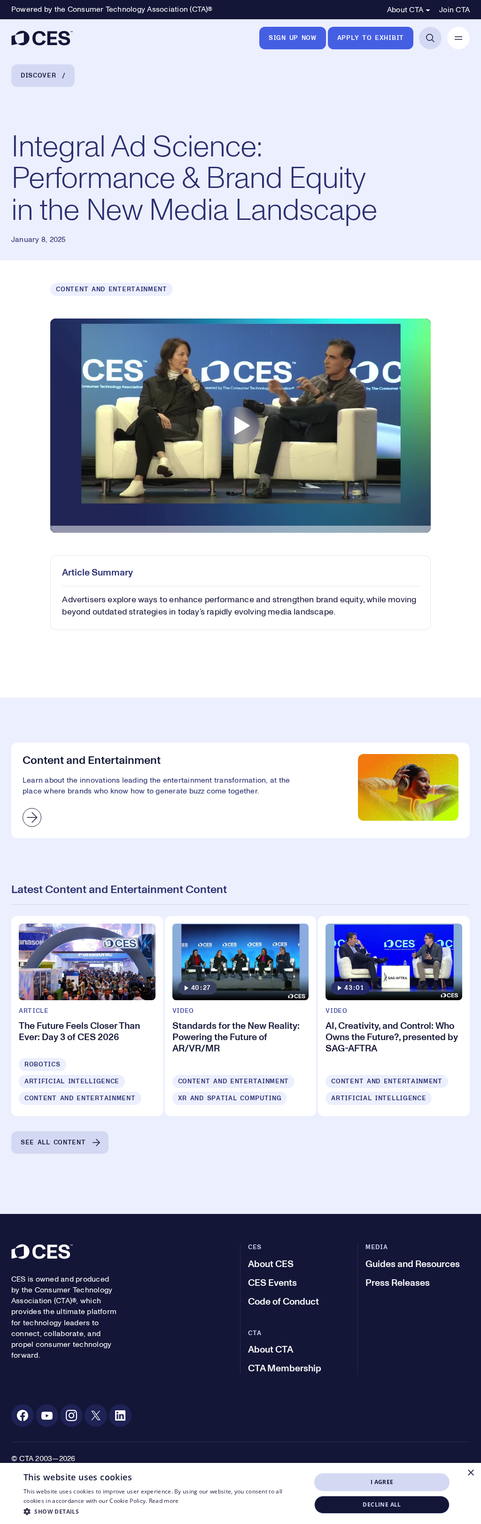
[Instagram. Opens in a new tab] (71, 1415)
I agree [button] (382, 1482)
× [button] (470, 1473)
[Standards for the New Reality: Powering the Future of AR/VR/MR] (241, 1016)
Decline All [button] (382, 1504)
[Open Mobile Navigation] (458, 38)
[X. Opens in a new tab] (96, 1415)
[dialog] (240, 1493)
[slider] (240, 531)
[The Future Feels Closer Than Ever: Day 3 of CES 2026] (87, 1016)
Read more (164, 1501)
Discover (38, 75)
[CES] (42, 38)
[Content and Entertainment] (240, 790)
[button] (163, 1511)
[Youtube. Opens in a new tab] (47, 1415)
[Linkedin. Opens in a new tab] (120, 1415)
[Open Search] (430, 38)
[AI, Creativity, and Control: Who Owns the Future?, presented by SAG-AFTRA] (394, 1016)
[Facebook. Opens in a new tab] (22, 1415)
